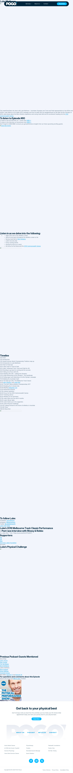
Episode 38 (19, 675)
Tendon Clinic (51, 748)
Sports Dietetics (30, 753)
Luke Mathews (10, 520)
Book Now (62, 3)
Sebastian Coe (13, 387)
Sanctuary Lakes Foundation (8, 543)
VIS (1, 539)
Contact (45, 3)
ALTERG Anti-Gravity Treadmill (11, 748)
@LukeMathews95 (10, 524)
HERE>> (29, 120)
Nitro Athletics (22, 239)
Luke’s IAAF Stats (5, 526)
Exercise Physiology (9, 750)
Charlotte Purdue (5, 673)
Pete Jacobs (3, 662)
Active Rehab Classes (9, 745)
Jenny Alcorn (4, 660)
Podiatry (28, 748)
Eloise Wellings (4, 671)
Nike (1, 541)
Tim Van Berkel (4, 664)
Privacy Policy (55, 770)
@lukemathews (10, 522)
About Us (37, 3)
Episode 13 (9, 675)
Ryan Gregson (4, 669)
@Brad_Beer (16, 678)
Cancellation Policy (64, 770)
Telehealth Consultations (54, 745)
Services (28, 3)
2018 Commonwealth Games (32, 246)
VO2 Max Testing (52, 750)
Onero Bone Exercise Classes (11, 753)
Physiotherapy (29, 745)
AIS (1, 537)
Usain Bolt (17, 382)
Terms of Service (46, 770)
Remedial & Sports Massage (33, 750)
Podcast (31, 732)
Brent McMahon (4, 666)
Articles (42, 732)
